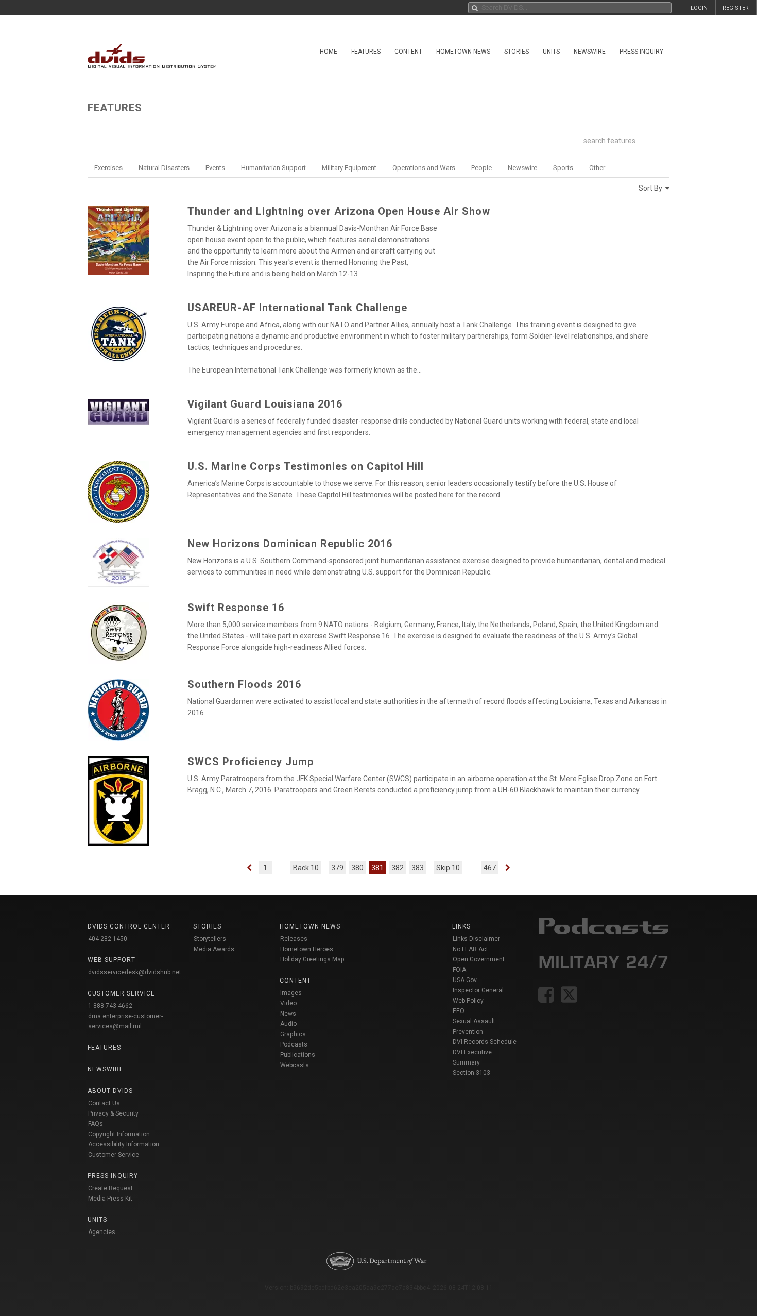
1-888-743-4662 (110, 1005)
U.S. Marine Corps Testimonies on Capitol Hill (305, 466)
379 (337, 868)
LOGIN (699, 8)
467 (490, 868)
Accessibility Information (123, 1144)
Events (215, 168)
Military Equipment (349, 168)
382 (397, 868)
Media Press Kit (110, 1198)
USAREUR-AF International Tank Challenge (297, 307)
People (481, 168)
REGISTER (735, 8)
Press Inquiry (641, 51)
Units (551, 51)
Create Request (110, 1188)
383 (417, 868)
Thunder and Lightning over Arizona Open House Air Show (338, 211)
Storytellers (210, 938)
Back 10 (306, 868)
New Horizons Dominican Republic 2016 (289, 543)
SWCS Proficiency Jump (250, 761)
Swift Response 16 (235, 607)
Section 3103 (471, 1072)
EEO (458, 1011)
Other (597, 168)
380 (357, 868)
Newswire (590, 51)
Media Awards (214, 949)
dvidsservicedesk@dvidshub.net (134, 972)
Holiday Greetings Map (312, 959)
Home (328, 51)
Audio (288, 1023)
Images (291, 993)
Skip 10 (448, 868)
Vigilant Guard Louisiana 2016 (264, 404)
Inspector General (478, 990)
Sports (563, 168)
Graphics (293, 1034)
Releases (293, 938)
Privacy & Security (113, 1113)
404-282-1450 (107, 938)
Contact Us (104, 1103)
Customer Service (113, 1154)
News (288, 1013)
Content (408, 51)
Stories (516, 51)
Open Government (479, 959)
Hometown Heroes (306, 949)
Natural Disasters (164, 168)
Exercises (108, 168)
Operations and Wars (423, 168)
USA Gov (465, 980)
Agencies (101, 1232)
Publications (297, 1054)
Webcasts (294, 1065)
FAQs (95, 1123)
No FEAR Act (470, 949)
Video (288, 1003)
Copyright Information (119, 1134)
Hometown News (463, 51)
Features (366, 51)
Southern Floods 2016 (244, 684)
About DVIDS (110, 1090)
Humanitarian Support (273, 168)
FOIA (459, 969)
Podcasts (293, 1044)
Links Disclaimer (476, 938)
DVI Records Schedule (485, 1041)
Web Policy (468, 1000)
